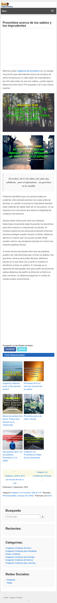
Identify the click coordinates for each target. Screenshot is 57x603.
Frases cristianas (12, 553)
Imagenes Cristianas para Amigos (20, 556)
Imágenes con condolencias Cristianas (42, 474)
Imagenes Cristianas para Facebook (21, 551)
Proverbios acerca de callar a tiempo (33, 417)
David (49, 495)
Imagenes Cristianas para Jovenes (20, 562)
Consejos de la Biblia (25, 495)
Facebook (10, 349)
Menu (4, 11)
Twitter (22, 349)
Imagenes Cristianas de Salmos (19, 559)
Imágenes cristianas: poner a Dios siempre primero (12, 386)
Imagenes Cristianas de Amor (18, 547)
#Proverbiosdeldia (9, 495)
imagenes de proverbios (28, 70)
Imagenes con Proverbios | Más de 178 (26, 492)
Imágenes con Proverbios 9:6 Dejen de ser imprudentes (32, 454)
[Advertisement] (28, 48)
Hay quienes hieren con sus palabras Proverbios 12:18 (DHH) (13, 456)
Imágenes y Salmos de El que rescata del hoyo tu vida (15, 479)
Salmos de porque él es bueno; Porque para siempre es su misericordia (13, 420)
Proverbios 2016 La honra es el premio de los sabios (33, 386)
